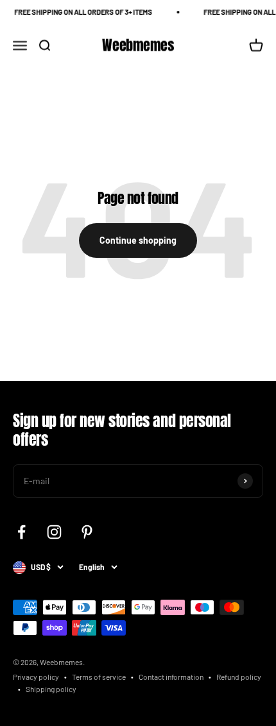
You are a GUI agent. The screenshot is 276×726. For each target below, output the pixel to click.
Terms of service (99, 676)
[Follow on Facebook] (21, 532)
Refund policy (238, 676)
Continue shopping (138, 240)
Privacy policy (36, 676)
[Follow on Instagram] (54, 532)
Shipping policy (51, 688)
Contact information (171, 676)
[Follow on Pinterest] (87, 532)
